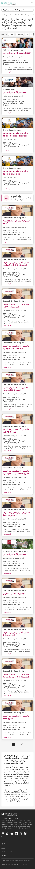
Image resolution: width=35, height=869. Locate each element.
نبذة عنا (3, 848)
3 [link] (21, 744)
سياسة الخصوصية (15, 864)
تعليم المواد (29, 34)
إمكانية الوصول (23, 864)
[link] (25, 745)
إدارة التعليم (20, 34)
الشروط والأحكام (6, 864)
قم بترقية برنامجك (6, 851)
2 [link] (17, 744)
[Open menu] (32, 3)
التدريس (11, 34)
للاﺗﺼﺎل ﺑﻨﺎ (4, 855)
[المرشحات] (32, 34)
